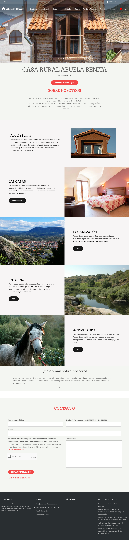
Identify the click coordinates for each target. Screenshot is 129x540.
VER (78, 248)
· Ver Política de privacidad (19, 478)
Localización (45, 9)
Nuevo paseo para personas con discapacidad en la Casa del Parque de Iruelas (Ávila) (111, 511)
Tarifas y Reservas (90, 9)
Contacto (113, 9)
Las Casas (34, 9)
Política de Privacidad (16, 450)
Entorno (56, 9)
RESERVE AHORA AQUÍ (64, 83)
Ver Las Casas (17, 200)
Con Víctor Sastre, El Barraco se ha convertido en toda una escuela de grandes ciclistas (110, 531)
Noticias (103, 9)
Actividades (67, 9)
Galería (77, 9)
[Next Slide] (119, 382)
